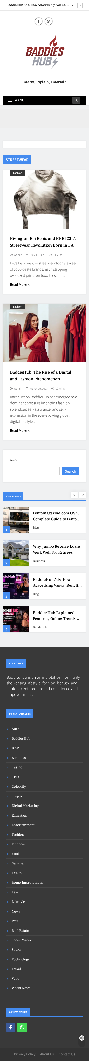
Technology (21, 959)
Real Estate (20, 930)
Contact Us (67, 1054)
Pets (15, 921)
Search (13, 460)
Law (15, 892)
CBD (15, 777)
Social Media (21, 940)
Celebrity (19, 786)
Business (39, 561)
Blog (36, 527)
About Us (47, 1054)
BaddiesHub (41, 627)
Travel (16, 969)
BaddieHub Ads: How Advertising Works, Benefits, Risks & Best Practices (36, 5)
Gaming (18, 863)
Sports (17, 949)
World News (21, 988)
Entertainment (23, 825)
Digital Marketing (25, 805)
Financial (19, 844)
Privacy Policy (24, 1054)
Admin (18, 255)
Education (19, 815)
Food (15, 854)
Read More (18, 284)
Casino (17, 767)
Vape (15, 978)
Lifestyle (18, 902)
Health (17, 873)
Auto (15, 729)
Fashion (17, 173)
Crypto (17, 796)
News (16, 911)
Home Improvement (27, 882)
